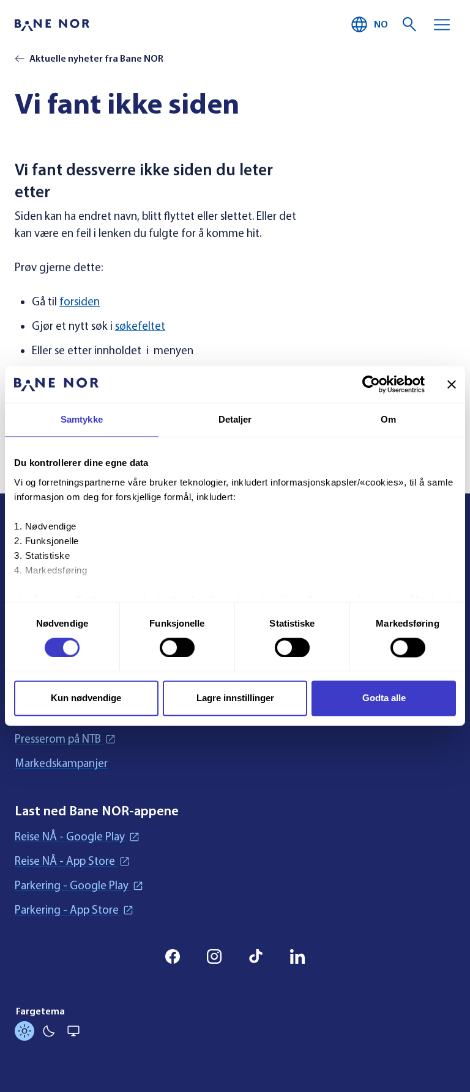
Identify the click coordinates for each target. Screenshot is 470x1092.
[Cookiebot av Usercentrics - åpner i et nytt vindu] (371, 384)
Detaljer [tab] (235, 419)
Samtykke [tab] (82, 419)
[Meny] (441, 24)
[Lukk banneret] (451, 384)
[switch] (177, 647)
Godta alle (384, 698)
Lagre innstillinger (235, 698)
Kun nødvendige (86, 698)
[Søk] (410, 24)
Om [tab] (388, 419)
